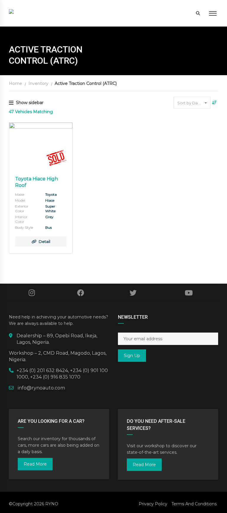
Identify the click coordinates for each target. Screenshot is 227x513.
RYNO (51, 504)
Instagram (32, 293)
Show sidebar (29, 102)
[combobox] (192, 102)
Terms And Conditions (194, 504)
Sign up (132, 355)
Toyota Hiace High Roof (36, 182)
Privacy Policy (153, 504)
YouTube (188, 293)
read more (35, 464)
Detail (44, 241)
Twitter (133, 293)
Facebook (81, 293)
